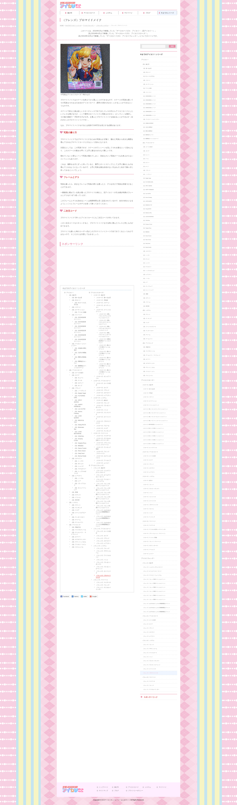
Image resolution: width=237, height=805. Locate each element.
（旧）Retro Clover (80, 451)
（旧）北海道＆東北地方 (80, 349)
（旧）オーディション (78, 309)
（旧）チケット (76, 505)
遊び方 (116, 787)
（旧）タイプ (75, 375)
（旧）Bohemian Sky (79, 428)
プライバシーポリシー (135, 790)
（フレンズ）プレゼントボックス (103, 563)
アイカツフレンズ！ (97, 465)
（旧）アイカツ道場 (80, 312)
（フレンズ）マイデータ (103, 582)
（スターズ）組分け (102, 400)
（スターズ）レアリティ (103, 395)
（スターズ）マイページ (100, 433)
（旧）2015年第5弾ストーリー (80, 322)
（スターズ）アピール (102, 425)
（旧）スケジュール (77, 547)
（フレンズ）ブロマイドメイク (103, 576)
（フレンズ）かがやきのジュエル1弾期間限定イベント (103, 512)
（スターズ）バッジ (102, 410)
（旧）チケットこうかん (78, 542)
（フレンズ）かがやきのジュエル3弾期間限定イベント (103, 524)
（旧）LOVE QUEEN (78, 417)
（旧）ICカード (76, 300)
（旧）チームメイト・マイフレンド (78, 533)
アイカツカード (133, 787)
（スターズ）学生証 (102, 300)
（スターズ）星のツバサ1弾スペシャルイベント (105, 347)
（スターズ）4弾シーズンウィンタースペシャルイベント (105, 334)
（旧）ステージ (76, 307)
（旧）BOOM (75, 500)
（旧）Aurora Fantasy (78, 412)
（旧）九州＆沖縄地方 (80, 353)
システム (148, 787)
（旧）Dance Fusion (80, 448)
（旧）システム (73, 502)
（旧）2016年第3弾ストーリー (80, 340)
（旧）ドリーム (76, 497)
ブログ (116, 790)
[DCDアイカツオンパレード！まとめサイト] (70, 6)
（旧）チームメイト (77, 522)
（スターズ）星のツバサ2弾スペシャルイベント (105, 353)
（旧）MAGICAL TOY (79, 421)
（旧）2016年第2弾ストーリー (80, 336)
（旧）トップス (78, 461)
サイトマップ (103, 790)
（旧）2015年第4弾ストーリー (80, 318)
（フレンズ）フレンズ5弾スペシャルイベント (103, 502)
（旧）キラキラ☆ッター (78, 539)
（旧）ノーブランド (80, 390)
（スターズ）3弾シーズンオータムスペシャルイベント (105, 328)
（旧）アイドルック (74, 524)
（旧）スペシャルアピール (78, 513)
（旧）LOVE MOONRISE (78, 432)
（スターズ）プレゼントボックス (103, 406)
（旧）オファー (76, 537)
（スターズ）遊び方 (99, 295)
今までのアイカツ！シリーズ (73, 288)
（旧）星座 (74, 492)
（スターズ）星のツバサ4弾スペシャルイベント (105, 365)
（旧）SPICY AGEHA (78, 401)
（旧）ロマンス (76, 495)
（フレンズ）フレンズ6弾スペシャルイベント (103, 506)
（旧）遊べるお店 (76, 297)
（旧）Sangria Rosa (80, 443)
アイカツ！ (70, 292)
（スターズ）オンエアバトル (103, 377)
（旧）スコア (75, 510)
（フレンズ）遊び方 (99, 468)
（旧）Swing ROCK (80, 424)
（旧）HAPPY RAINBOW (78, 405)
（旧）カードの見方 (77, 372)
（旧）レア (77, 481)
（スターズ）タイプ (102, 387)
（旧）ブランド (76, 388)
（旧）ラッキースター (78, 517)
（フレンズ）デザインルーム (103, 552)
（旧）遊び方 (72, 295)
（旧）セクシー (78, 383)
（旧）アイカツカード (75, 370)
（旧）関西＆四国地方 (80, 358)
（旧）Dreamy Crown (78, 439)
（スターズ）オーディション (103, 306)
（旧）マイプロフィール (78, 530)
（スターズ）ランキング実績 (103, 448)
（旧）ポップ (78, 385)
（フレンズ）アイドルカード (103, 556)
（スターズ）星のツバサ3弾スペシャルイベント (105, 359)
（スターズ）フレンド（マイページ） (102, 452)
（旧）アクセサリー (80, 469)
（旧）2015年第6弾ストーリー (80, 327)
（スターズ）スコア (102, 428)
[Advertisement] (79, 266)
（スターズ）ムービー (102, 463)
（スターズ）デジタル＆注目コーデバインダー (103, 439)
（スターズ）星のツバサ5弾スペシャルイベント (105, 372)
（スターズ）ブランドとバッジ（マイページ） (103, 443)
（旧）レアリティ (76, 475)
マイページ (162, 787)
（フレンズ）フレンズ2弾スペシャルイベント (103, 489)
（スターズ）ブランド (102, 390)
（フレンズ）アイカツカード (102, 528)
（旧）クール (78, 380)
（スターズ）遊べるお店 (103, 297)
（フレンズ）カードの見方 (103, 532)
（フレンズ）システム (100, 546)
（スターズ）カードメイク (103, 417)
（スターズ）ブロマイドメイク (103, 422)
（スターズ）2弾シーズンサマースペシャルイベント (105, 322)
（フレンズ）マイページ (100, 580)
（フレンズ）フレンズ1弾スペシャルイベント (103, 484)
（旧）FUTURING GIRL (79, 396)
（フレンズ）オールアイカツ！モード (103, 476)
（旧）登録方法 (76, 527)
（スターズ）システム (100, 398)
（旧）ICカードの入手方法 (80, 303)
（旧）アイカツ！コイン (78, 544)
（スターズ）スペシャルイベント (103, 310)
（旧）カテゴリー (76, 458)
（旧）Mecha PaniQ (80, 456)
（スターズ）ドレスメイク (103, 413)
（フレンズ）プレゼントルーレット (103, 567)
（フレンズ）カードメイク (103, 572)
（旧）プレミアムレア (80, 484)
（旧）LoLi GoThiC (80, 409)
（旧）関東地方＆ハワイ (80, 362)
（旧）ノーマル (78, 478)
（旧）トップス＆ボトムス (80, 472)
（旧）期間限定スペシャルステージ (80, 366)
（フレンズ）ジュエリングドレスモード (103, 471)
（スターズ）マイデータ (103, 436)
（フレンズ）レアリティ (103, 543)
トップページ (103, 787)
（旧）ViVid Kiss (79, 436)
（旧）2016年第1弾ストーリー (80, 331)
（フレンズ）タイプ (102, 535)
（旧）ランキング (76, 507)
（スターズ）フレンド (102, 403)
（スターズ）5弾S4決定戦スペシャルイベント (105, 340)
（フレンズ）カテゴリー (103, 541)
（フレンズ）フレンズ (102, 548)
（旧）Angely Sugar (80, 393)
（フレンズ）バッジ (102, 559)
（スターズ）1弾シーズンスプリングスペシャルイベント (105, 315)
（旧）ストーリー (76, 315)
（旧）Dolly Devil (79, 453)
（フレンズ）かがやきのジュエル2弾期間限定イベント (103, 518)
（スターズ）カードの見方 (103, 384)
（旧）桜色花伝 (78, 445)
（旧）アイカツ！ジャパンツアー (78, 344)
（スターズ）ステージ (102, 302)
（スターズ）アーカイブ (103, 460)
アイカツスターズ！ (97, 292)
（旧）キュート (78, 377)
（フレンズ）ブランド (102, 538)
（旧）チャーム (76, 519)
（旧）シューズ (78, 466)
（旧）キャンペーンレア (80, 488)
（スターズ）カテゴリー (103, 393)
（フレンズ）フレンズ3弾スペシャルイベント (103, 493)
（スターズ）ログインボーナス (103, 457)
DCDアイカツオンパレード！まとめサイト (115, 800)
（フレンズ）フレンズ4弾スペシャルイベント (103, 497)
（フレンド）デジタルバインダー (103, 588)
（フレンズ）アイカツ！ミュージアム (103, 480)
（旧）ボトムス (78, 463)
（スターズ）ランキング (103, 431)
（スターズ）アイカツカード (102, 380)
